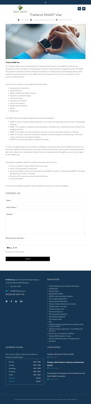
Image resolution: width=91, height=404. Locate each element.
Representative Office (56, 294)
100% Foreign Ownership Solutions (61, 296)
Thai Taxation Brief (55, 319)
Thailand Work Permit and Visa (44, 20)
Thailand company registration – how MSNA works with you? (66, 330)
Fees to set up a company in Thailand (61, 333)
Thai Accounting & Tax (56, 309)
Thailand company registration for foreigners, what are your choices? (66, 325)
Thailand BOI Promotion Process (60, 336)
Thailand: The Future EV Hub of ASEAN (60, 354)
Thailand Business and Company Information (64, 286)
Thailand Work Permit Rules (58, 301)
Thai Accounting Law (56, 312)
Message (10, 214)
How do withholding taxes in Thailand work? (64, 339)
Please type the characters (15, 238)
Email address (12, 207)
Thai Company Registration (58, 299)
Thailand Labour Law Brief (58, 306)
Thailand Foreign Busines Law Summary (62, 304)
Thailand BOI (53, 289)
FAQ (50, 322)
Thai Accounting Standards (58, 314)
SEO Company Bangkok (70, 399)
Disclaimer (52, 341)
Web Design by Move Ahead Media (53, 399)
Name (9, 200)
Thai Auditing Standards (57, 317)
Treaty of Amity (54, 291)
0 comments (25, 20)
